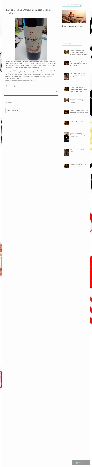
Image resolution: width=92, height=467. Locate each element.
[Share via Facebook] (6, 86)
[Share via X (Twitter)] (11, 86)
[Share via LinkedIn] (15, 86)
